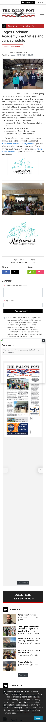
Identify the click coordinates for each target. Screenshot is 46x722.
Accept (38, 718)
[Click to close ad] (43, 340)
